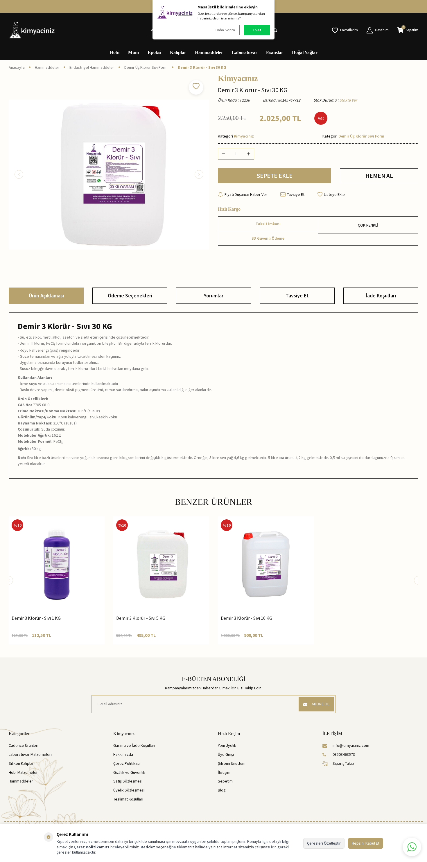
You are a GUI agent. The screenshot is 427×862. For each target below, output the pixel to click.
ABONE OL (320, 703)
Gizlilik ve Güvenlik (129, 772)
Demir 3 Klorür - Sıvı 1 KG (36, 618)
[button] (19, 174)
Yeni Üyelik (227, 745)
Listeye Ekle (334, 194)
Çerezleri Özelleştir (324, 843)
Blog (222, 790)
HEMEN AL (379, 176)
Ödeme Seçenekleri (130, 295)
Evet (257, 29)
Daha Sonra (225, 29)
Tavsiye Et (295, 194)
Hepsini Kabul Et (365, 843)
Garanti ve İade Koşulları (134, 745)
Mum (133, 52)
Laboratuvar (244, 52)
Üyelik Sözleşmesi (129, 790)
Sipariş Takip (343, 763)
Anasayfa (17, 67)
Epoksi (154, 52)
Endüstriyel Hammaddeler (91, 67)
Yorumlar (213, 295)
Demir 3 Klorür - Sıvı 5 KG (140, 618)
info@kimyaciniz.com (351, 745)
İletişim (224, 772)
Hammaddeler (209, 52)
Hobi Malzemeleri (24, 772)
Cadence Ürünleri (23, 745)
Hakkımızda (123, 754)
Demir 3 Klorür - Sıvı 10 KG (246, 618)
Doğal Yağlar (304, 52)
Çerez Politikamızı (91, 847)
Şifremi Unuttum (231, 763)
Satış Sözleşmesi (128, 781)
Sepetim (225, 781)
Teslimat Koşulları (128, 799)
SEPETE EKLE (275, 176)
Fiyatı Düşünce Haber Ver (246, 194)
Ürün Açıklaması (46, 295)
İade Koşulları (381, 295)
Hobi (114, 52)
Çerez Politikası (126, 763)
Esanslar (274, 52)
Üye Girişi (226, 754)
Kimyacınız (238, 78)
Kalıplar (178, 52)
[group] (109, 174)
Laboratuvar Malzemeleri (30, 754)
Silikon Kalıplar (21, 763)
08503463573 (344, 754)
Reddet (148, 847)
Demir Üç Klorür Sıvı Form (146, 67)
